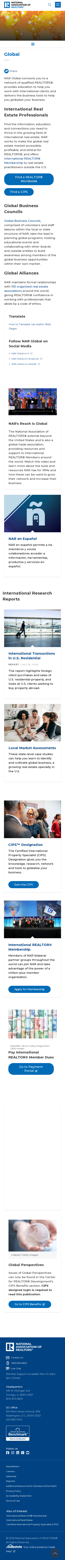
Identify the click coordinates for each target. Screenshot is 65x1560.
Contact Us (17, 1357)
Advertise (11, 1476)
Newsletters (12, 1466)
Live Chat (16, 1368)
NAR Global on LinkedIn (24, 364)
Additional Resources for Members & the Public (31, 1486)
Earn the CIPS (23, 884)
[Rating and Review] (17, 1439)
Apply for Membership (29, 989)
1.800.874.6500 (19, 1363)
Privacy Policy (13, 1491)
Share (13, 71)
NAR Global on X (20, 353)
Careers (10, 1471)
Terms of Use (13, 1500)
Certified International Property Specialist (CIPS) (32, 1524)
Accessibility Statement (19, 1495)
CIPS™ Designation (25, 845)
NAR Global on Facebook (25, 358)
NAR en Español (22, 539)
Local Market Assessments (32, 748)
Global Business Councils (22, 220)
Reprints (10, 1481)
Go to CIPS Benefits (27, 1304)
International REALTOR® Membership (26, 1515)
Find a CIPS (19, 192)
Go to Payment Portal (31, 1069)
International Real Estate (19, 1520)
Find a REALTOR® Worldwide (29, 179)
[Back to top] (55, 1553)
